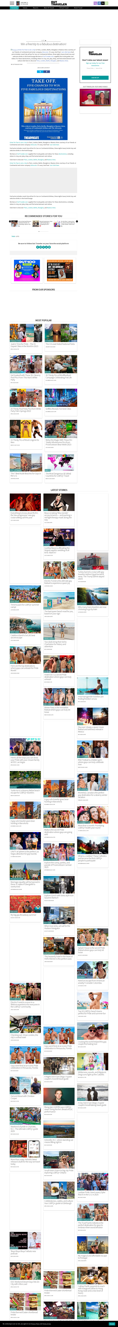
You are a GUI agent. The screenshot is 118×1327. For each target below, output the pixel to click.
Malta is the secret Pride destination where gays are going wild (58, 832)
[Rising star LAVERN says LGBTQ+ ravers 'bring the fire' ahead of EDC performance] (59, 1096)
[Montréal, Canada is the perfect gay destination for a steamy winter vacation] (92, 782)
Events (47, 372)
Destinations (15, 999)
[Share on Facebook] (46, 71)
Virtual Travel (64, 8)
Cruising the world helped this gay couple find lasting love (92, 1043)
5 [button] (44, 231)
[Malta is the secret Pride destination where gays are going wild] (59, 819)
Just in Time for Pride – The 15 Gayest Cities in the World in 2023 (24, 345)
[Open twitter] (103, 3)
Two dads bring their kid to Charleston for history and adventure (55, 644)
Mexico (80, 724)
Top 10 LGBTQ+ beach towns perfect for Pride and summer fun (92, 1012)
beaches (13, 787)
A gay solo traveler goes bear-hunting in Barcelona (23, 822)
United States (15, 879)
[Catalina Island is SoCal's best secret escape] (25, 624)
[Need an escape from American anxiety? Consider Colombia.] (92, 970)
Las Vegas (13, 754)
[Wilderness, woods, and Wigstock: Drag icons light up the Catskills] (92, 1061)
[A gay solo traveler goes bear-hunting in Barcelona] (25, 810)
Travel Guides (49, 639)
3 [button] (42, 231)
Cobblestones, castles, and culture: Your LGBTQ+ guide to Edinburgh (58, 1202)
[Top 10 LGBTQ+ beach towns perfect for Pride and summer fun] (92, 1000)
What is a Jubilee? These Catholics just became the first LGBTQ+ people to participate (92, 858)
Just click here (65, 52)
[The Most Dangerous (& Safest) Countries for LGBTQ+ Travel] (61, 462)
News (79, 569)
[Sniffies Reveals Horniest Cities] (61, 398)
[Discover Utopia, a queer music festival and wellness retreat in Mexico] (92, 716)
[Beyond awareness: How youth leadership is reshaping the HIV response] (35, 223)
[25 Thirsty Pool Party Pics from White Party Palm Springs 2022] (26, 398)
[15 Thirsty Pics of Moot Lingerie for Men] (26, 429)
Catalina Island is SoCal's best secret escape (23, 636)
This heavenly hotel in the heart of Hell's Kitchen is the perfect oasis (58, 957)
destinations (63, 154)
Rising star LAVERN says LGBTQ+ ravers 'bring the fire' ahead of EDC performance (58, 1109)
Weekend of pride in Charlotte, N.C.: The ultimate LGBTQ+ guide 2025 (24, 1128)
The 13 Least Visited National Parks (60, 344)
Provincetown (50, 437)
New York (13, 912)
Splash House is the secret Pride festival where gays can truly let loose (91, 950)
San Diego (47, 1073)
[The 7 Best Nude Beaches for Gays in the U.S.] (26, 462)
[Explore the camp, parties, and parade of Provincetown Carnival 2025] (59, 852)
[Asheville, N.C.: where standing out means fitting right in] (59, 1129)
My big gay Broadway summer (23, 915)
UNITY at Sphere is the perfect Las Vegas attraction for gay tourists (25, 852)
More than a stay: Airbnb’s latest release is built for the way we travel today (25, 1161)
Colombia (81, 977)
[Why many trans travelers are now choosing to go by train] (92, 596)
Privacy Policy (35, 1324)
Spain (12, 818)
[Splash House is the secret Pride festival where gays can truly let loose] (92, 937)
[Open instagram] (106, 3)
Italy (79, 853)
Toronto (47, 1167)
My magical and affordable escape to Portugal (92, 1257)
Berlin (48, 61)
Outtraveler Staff (17, 64)
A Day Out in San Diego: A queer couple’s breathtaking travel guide (92, 1104)
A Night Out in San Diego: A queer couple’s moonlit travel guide (58, 1077)
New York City (49, 953)
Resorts (35, 8)
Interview (14, 1093)
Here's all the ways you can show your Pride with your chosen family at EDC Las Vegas (25, 759)
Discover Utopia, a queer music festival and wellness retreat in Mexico (91, 729)
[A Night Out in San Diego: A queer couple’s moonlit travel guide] (59, 1066)
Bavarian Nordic (84, 822)
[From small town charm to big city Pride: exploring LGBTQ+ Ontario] (59, 1160)
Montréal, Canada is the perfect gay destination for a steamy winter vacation (92, 795)
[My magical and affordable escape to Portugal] (92, 1245)
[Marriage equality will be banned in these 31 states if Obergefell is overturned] (25, 871)
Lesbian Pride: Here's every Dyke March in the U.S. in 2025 (91, 1193)
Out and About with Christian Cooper (22, 1097)
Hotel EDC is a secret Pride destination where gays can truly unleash (57, 677)
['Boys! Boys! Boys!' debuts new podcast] (25, 1240)
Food (12, 1309)
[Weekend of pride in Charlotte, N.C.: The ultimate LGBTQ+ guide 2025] (25, 1116)
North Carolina (16, 1123)
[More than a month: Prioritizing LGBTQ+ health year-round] (92, 815)
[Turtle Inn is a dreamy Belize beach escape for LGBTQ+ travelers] (25, 779)
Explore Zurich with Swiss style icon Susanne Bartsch (59, 896)
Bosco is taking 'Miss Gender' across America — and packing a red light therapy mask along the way (58, 516)
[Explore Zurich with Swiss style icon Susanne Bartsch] (59, 884)
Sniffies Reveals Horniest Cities (58, 409)
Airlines (81, 1283)
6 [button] (45, 231)
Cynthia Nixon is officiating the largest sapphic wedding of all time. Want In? (57, 550)
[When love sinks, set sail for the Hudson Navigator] (59, 915)
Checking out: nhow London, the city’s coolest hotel (24, 1036)
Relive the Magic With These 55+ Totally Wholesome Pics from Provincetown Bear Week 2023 (59, 442)
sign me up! (95, 78)
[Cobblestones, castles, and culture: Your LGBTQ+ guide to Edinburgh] (59, 1190)
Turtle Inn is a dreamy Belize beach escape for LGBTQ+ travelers (25, 791)
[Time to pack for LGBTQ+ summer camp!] (25, 594)
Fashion (13, 437)
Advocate (45, 52)
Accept (112, 1324)
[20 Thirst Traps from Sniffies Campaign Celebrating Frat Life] (61, 364)
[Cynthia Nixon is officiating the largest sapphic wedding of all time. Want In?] (59, 537)
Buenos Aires (64, 61)
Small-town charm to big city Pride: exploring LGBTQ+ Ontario (59, 1171)
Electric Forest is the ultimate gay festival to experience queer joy (58, 582)
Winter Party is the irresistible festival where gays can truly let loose (57, 709)
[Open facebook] (99, 3)
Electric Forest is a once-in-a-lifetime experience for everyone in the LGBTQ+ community (25, 1004)
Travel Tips (14, 341)
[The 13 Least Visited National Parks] (61, 333)
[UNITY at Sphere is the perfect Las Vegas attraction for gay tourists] (25, 841)
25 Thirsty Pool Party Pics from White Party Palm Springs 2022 (26, 410)
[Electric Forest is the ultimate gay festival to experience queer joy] (59, 570)
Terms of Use (47, 1324)
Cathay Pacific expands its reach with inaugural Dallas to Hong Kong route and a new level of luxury (91, 1289)
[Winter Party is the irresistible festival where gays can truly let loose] (59, 697)
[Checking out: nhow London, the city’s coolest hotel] (25, 1024)
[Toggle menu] (12, 3)
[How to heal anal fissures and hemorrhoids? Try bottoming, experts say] (14, 223)
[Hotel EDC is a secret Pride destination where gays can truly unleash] (59, 664)
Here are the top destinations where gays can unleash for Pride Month (24, 668)
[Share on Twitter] (40, 71)
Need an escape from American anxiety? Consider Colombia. (91, 981)
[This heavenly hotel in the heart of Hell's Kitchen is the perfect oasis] (59, 946)
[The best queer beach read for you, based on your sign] (59, 600)
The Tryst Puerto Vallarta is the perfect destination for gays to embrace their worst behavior (90, 1225)
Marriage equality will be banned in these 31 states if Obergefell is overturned (25, 884)
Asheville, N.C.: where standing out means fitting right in (58, 1141)
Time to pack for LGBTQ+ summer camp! (25, 606)
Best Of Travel (49, 8)
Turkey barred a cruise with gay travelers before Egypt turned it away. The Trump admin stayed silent (91, 575)
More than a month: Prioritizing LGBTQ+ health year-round (91, 826)
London (42, 61)
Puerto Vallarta (84, 1220)
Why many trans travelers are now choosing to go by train (92, 608)
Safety (47, 470)
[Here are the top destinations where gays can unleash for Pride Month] (25, 655)
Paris (38, 61)
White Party (14, 405)
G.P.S (43, 40)
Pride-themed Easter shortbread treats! (24, 1313)
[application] (95, 97)
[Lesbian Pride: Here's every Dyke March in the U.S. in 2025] (92, 1181)
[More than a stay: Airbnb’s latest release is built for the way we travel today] (25, 1149)
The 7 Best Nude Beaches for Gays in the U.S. (26, 474)
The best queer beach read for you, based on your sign (58, 612)
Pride (12, 663)
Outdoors (49, 341)
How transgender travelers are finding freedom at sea (90, 697)
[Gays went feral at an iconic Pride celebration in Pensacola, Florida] (25, 1055)
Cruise (12, 510)
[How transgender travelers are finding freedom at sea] (92, 686)
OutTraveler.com (48, 56)
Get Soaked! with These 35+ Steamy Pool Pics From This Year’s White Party (25, 377)
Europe (47, 827)
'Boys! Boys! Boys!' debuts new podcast (23, 1252)
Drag (46, 510)
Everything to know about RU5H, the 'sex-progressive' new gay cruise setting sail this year (24, 515)
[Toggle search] (95, 3)
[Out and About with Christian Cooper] (25, 1085)
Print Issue (14, 601)
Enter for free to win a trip (26, 50)
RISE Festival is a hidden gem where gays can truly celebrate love (91, 762)
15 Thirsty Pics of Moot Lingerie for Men (25, 441)
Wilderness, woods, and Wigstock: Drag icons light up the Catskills (92, 1073)
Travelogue (82, 1252)
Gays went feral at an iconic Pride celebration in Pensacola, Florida (24, 1066)
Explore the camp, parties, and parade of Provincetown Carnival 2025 (57, 864)
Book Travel (78, 8)
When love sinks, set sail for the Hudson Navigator (57, 927)
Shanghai (53, 61)
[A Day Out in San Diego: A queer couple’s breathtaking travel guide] (92, 1092)
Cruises (80, 693)
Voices (25, 8)
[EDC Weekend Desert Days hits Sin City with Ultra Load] (25, 1271)
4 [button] (43, 231)
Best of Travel (50, 405)
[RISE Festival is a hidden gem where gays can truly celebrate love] (92, 749)
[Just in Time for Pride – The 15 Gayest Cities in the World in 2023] (26, 333)
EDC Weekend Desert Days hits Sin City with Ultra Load (25, 1283)
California (82, 945)
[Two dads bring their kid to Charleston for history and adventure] (59, 631)
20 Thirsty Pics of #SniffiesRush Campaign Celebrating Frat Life (59, 376)
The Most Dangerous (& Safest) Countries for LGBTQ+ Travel (58, 474)
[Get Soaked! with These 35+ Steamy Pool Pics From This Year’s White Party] (26, 364)
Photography (15, 372)
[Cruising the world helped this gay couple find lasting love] (92, 1031)
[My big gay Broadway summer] (25, 904)
